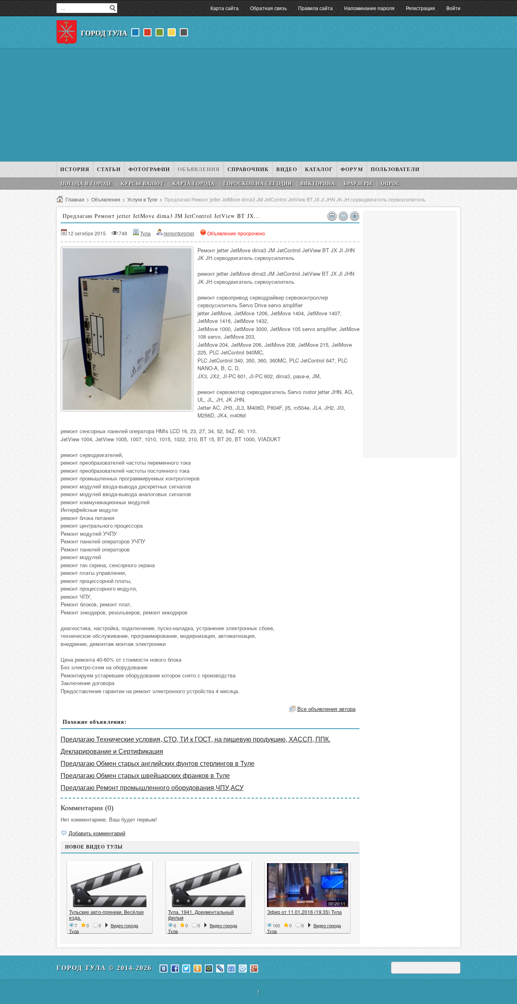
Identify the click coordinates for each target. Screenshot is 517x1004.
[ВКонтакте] (164, 968)
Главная (74, 199)
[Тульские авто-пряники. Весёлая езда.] (109, 885)
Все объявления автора (326, 709)
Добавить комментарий (97, 833)
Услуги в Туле (142, 199)
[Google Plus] (254, 968)
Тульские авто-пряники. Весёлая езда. (106, 914)
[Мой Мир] (209, 968)
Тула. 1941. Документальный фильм (201, 914)
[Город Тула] (67, 32)
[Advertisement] (258, 104)
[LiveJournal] (220, 968)
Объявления (105, 199)
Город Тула (104, 33)
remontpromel (179, 233)
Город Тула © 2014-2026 (104, 967)
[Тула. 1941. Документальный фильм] (208, 885)
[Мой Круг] (243, 968)
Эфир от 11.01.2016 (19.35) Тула (304, 911)
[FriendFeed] (231, 968)
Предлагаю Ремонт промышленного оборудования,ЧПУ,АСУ (152, 787)
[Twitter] (186, 968)
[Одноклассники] (197, 968)
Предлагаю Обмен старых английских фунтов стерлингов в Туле (157, 763)
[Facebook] (175, 968)
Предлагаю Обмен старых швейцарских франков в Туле (145, 775)
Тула (145, 233)
